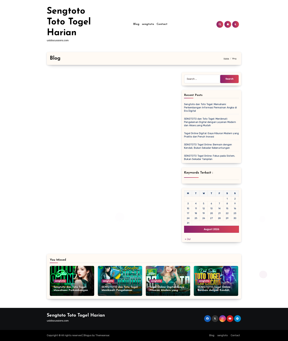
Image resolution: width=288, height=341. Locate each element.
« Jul (187, 239)
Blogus (88, 335)
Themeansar (102, 335)
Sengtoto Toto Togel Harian (69, 22)
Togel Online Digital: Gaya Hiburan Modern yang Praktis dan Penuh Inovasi (167, 290)
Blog (136, 24)
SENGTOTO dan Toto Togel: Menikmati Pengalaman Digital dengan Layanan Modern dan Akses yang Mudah (210, 122)
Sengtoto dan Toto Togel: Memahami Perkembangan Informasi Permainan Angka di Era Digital (210, 107)
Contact (162, 24)
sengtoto (148, 24)
